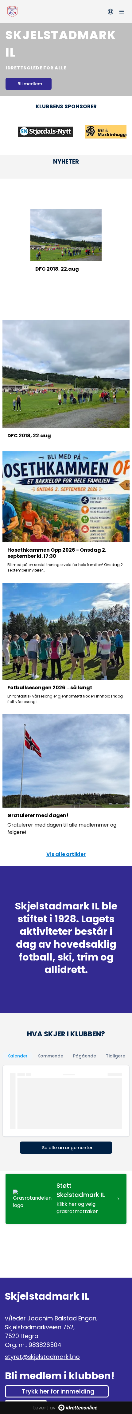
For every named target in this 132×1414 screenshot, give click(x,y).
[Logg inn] (110, 11)
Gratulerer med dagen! (37, 815)
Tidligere (115, 1056)
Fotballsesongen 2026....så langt (49, 687)
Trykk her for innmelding (58, 1391)
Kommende (50, 1056)
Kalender (17, 1056)
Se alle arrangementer (67, 1148)
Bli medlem (29, 84)
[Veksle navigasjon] (121, 11)
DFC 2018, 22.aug (57, 268)
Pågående (84, 1056)
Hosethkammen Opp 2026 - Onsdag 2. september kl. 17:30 (56, 553)
